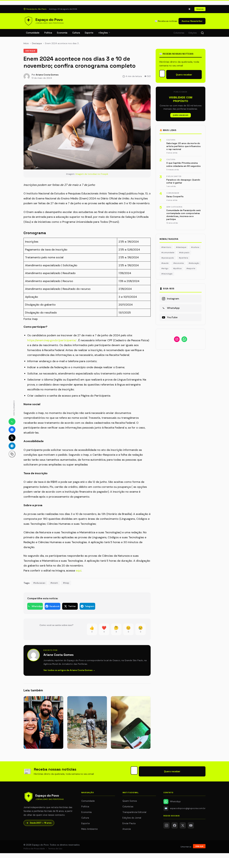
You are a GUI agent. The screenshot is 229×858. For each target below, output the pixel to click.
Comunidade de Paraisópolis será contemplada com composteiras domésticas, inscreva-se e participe (183, 215)
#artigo (164, 268)
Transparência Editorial (134, 812)
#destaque (181, 247)
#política (177, 268)
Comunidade (32, 32)
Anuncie (200, 9)
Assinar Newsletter (192, 21)
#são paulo (184, 252)
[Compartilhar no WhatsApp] (12, 421)
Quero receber (184, 74)
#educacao (39, 582)
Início (26, 43)
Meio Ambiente (89, 829)
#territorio (166, 247)
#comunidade (167, 252)
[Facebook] (175, 825)
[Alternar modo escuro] (189, 9)
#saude (164, 263)
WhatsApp (175, 801)
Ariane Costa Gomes (47, 74)
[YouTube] (191, 825)
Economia (62, 32)
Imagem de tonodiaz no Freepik (92, 174)
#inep (66, 582)
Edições (193, 32)
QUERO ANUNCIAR (180, 115)
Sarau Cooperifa (174, 196)
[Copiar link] (12, 454)
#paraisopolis (167, 258)
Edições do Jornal (131, 817)
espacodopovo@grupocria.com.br (185, 808)
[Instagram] (166, 825)
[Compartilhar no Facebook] (12, 429)
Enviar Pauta (129, 823)
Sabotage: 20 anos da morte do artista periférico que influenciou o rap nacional (183, 146)
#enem (54, 582)
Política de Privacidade (34, 848)
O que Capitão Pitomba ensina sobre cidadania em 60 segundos (183, 164)
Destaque (37, 43)
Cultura (76, 32)
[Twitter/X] (183, 825)
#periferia (183, 258)
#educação (194, 263)
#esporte (190, 268)
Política (48, 32)
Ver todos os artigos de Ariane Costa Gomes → (69, 670)
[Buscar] (202, 33)
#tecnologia (166, 273)
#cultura (195, 247)
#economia (178, 263)
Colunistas (179, 32)
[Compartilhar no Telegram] (12, 446)
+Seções (103, 32)
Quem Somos (129, 801)
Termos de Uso (55, 848)
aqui (78, 570)
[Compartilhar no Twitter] (12, 437)
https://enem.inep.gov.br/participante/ (51, 340)
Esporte (89, 32)
